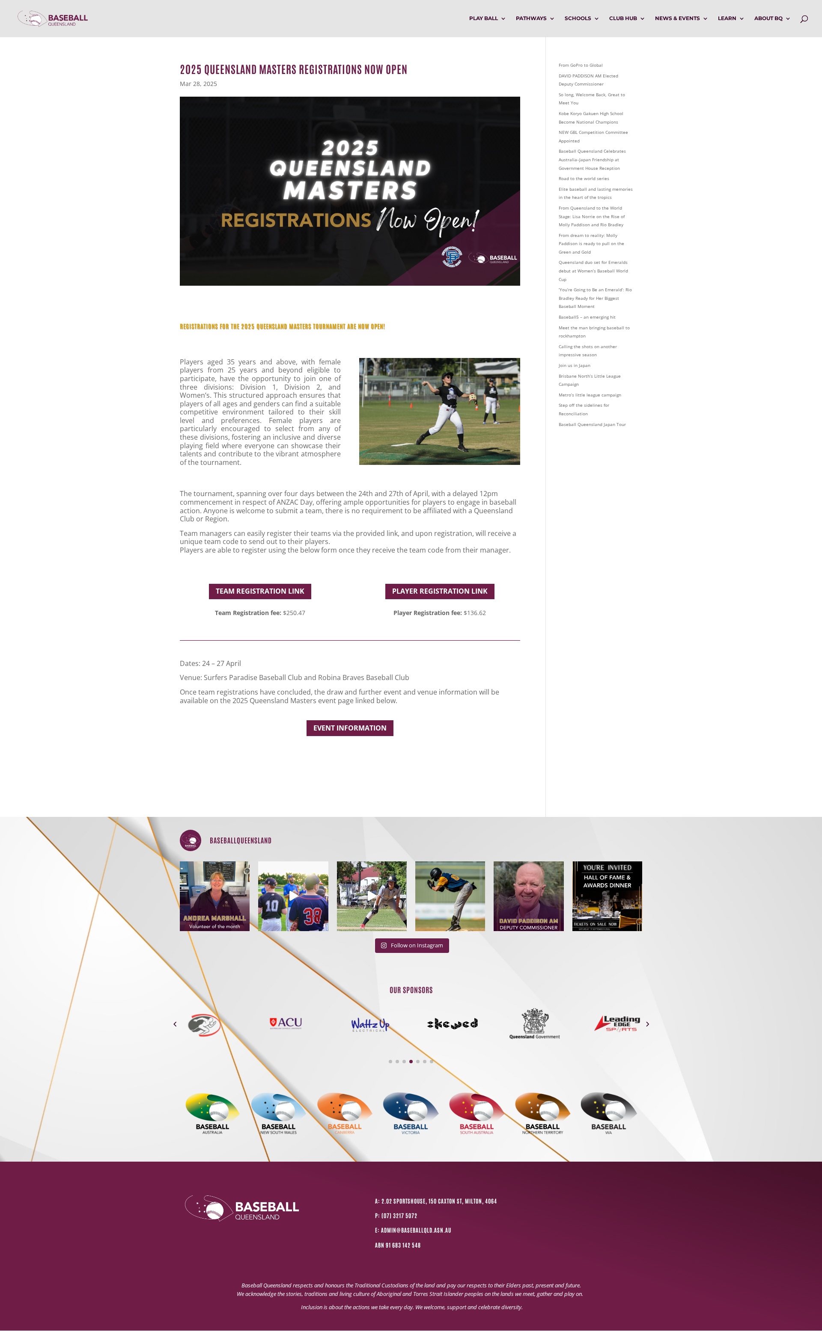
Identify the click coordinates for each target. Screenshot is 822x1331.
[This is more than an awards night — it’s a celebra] (607, 896)
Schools (578, 18)
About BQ (768, 18)
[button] (175, 1024)
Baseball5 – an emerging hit (587, 317)
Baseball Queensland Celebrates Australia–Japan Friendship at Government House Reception (592, 159)
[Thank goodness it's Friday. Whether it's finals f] (450, 896)
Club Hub (623, 18)
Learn (727, 18)
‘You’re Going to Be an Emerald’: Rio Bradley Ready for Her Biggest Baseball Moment (595, 298)
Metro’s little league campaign (590, 395)
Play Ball (483, 18)
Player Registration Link (440, 591)
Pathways (531, 18)
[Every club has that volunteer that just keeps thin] (215, 896)
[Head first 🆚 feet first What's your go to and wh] (372, 896)
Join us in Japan (574, 365)
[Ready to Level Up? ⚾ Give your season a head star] (293, 896)
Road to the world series (584, 178)
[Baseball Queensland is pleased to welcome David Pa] (528, 896)
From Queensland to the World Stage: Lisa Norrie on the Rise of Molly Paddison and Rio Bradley (592, 216)
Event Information (350, 728)
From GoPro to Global (581, 65)
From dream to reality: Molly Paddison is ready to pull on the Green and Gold (591, 243)
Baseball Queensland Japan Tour (592, 424)
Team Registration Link (260, 591)
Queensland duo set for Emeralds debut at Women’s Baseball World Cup (593, 270)
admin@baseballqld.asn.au (416, 1229)
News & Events (677, 18)
